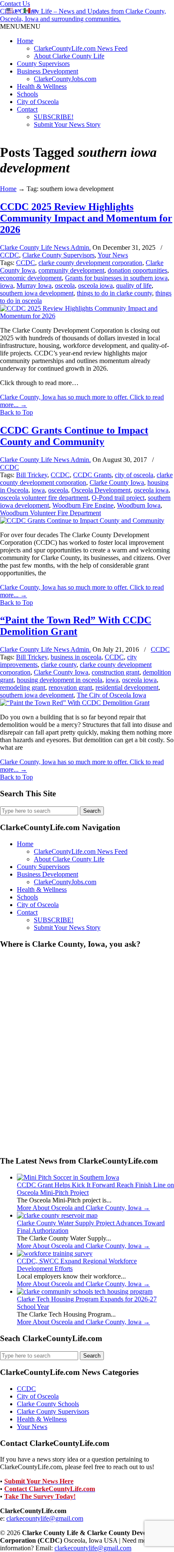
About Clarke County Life (69, 56)
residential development (126, 687)
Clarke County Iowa (117, 482)
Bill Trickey (31, 474)
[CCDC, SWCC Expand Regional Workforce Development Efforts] (54, 1253)
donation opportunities (137, 270)
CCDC (9, 255)
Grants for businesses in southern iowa (116, 277)
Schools (27, 94)
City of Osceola (38, 101)
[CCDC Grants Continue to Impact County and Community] (82, 520)
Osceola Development (100, 490)
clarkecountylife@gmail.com (44, 1518)
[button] (20, 26)
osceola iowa (95, 285)
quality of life (134, 285)
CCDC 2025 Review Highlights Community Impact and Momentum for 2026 (86, 218)
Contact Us (15, 3)
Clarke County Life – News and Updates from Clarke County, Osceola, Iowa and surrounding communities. (83, 15)
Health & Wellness (42, 86)
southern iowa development (36, 293)
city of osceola (134, 474)
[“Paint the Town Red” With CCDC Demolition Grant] (75, 702)
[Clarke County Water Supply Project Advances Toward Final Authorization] (57, 1215)
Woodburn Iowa (138, 505)
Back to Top (16, 412)
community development (71, 270)
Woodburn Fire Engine (83, 505)
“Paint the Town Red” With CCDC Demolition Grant (75, 626)
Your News (113, 255)
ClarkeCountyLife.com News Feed (81, 48)
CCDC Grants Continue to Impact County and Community (74, 436)
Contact (27, 109)
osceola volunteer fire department (44, 497)
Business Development (47, 71)
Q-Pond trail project (118, 497)
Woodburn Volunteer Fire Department (50, 512)
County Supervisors (43, 63)
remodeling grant (22, 687)
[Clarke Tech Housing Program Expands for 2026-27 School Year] (84, 1291)
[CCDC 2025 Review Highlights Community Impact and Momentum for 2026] (87, 316)
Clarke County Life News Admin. (45, 247)
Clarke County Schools (48, 1403)
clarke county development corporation (90, 262)
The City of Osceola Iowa (111, 695)
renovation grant (70, 687)
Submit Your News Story (67, 124)
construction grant (115, 672)
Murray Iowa (34, 285)
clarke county (58, 664)
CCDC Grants (92, 474)
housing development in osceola (59, 679)
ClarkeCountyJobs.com (65, 78)
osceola (65, 285)
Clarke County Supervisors (58, 255)
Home (25, 40)
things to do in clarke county (114, 293)
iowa (6, 285)
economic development (31, 277)
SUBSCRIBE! (53, 116)
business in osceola (76, 657)
